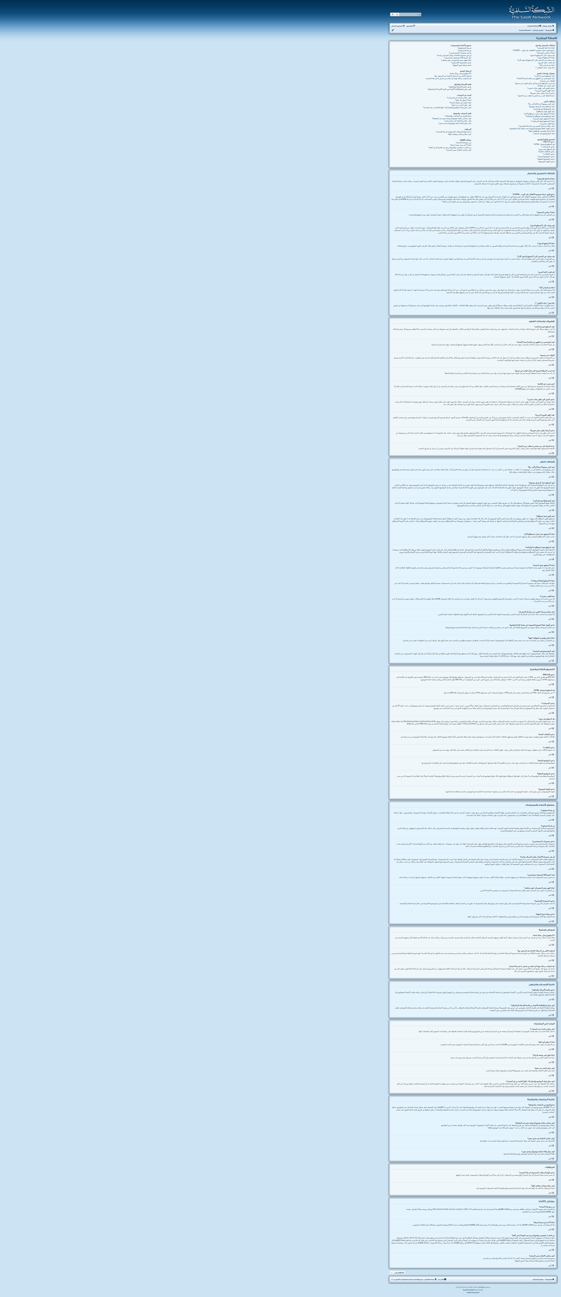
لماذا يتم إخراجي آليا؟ (547, 65)
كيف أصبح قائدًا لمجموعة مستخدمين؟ (457, 58)
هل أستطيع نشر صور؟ (547, 149)
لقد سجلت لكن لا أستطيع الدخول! (542, 55)
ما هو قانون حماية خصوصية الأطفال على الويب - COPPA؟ (534, 50)
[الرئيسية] (530, 11)
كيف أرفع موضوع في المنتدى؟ (544, 133)
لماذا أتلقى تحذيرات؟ (547, 124)
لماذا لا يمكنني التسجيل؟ (546, 53)
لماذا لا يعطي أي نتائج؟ (463, 100)
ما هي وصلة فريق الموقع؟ (462, 65)
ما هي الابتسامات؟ (548, 147)
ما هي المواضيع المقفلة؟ (546, 159)
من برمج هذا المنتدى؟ (463, 142)
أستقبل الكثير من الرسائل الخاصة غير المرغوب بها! (452, 76)
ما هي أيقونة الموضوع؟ (546, 161)
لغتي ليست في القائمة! (546, 86)
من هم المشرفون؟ (464, 50)
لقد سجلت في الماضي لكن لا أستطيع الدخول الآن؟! (536, 60)
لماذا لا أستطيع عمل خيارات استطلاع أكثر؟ (539, 114)
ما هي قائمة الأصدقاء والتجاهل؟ (460, 87)
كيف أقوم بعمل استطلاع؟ (545, 111)
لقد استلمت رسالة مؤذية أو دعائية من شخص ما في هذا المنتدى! (448, 78)
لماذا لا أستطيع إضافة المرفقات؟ (543, 121)
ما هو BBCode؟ (549, 142)
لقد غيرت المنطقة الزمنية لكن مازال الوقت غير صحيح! (535, 83)
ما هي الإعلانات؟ (549, 154)
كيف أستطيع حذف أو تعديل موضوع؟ (542, 106)
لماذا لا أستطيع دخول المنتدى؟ (544, 119)
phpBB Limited (504, 1209)
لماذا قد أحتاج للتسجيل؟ (546, 48)
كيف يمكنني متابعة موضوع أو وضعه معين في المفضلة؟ (451, 118)
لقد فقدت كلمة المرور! (546, 63)
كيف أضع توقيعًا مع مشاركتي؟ (544, 109)
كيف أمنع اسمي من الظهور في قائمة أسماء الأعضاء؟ (536, 78)
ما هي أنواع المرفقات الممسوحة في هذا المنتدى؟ (453, 132)
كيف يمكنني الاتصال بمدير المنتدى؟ (458, 150)
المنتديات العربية (468, 1290)
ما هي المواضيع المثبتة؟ (546, 157)
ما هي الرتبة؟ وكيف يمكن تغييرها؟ (542, 93)
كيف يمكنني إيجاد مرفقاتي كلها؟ (459, 134)
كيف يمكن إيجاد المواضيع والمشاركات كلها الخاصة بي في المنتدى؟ (447, 107)
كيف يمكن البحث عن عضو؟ (461, 105)
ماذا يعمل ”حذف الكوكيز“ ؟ (545, 68)
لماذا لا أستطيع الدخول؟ (546, 58)
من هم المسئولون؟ (464, 48)
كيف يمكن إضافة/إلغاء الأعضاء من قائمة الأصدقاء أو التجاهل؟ (449, 89)
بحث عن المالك (456, 1238)
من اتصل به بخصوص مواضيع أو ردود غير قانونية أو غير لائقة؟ (449, 147)
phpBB (519, 389)
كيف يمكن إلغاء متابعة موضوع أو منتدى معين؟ (454, 123)
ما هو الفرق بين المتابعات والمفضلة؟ (458, 116)
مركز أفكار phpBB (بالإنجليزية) (472, 1225)
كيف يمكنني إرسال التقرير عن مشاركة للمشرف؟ (536, 126)
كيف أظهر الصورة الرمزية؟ (545, 91)
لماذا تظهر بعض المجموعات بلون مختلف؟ (456, 60)
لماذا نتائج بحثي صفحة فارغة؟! (460, 103)
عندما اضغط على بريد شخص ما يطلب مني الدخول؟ (536, 96)
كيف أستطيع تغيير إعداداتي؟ (544, 76)
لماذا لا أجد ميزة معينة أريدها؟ (460, 145)
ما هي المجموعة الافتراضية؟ (461, 63)
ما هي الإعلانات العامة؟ (546, 152)
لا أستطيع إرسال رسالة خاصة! (460, 73)
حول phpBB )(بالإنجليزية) (545, 1212)
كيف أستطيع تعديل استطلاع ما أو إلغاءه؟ (540, 116)
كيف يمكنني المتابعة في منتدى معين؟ (457, 121)
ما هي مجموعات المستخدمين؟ (460, 53)
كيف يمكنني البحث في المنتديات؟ (459, 98)
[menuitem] (534, 26)
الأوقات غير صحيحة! (547, 81)
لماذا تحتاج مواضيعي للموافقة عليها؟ (541, 131)
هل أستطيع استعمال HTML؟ (544, 144)
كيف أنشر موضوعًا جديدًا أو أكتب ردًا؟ (541, 104)
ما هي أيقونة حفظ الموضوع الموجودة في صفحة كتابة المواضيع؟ (532, 128)
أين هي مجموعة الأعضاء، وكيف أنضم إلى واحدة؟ (454, 55)
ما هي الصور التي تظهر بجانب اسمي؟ (541, 88)
